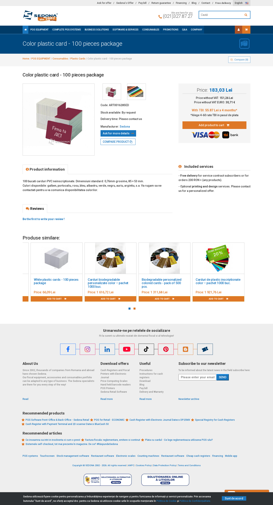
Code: (104, 105)
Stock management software (73, 456)
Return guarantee (161, 3)
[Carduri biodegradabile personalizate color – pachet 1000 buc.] (110, 258)
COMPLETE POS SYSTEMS (66, 29)
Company (196, 29)
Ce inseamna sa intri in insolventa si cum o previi (53, 440)
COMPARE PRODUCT (116, 141)
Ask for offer (104, 3)
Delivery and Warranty (151, 391)
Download (144, 381)
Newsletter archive (188, 399)
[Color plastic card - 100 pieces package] (112, 92)
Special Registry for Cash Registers (215, 419)
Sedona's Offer (125, 3)
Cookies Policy (143, 465)
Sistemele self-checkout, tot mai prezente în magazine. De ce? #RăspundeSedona (72, 444)
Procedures (145, 370)
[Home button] (25, 30)
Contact (205, 3)
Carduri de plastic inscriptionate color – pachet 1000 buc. (218, 281)
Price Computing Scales (114, 381)
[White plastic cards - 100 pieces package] (56, 258)
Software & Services (125, 29)
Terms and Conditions (189, 465)
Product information (47, 169)
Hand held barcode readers (116, 384)
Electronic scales (126, 456)
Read (25, 399)
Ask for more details (116, 133)
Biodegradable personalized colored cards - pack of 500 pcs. (161, 283)
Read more (107, 399)
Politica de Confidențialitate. (195, 501)
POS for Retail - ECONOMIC (109, 419)
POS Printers (108, 388)
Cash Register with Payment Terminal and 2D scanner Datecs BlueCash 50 (67, 424)
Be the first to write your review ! (44, 219)
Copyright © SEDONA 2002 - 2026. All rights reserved (99, 465)
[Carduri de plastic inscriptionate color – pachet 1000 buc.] (218, 258)
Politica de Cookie (166, 501)
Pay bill (142, 3)
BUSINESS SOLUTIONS (97, 29)
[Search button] (246, 14)
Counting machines (148, 456)
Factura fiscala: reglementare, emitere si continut (112, 440)
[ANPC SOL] (165, 479)
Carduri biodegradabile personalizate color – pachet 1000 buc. (108, 283)
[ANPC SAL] (108, 479)
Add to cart (54, 299)
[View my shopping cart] (246, 30)
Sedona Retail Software (114, 391)
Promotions (170, 29)
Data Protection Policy (164, 465)
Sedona (125, 126)
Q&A (184, 29)
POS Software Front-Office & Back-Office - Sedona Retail (57, 419)
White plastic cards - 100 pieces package (56, 281)
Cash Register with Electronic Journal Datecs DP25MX (160, 419)
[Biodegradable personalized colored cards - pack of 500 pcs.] (164, 258)
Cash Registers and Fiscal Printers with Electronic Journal (115, 374)
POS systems (30, 456)
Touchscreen (47, 456)
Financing (181, 3)
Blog (194, 3)
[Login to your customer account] (238, 30)
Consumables (150, 29)
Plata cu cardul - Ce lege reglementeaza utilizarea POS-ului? (179, 440)
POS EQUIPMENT (39, 29)
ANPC (131, 465)
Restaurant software (102, 456)
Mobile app (231, 456)
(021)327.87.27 (178, 16)
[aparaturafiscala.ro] (59, 16)
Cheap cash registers (198, 456)
